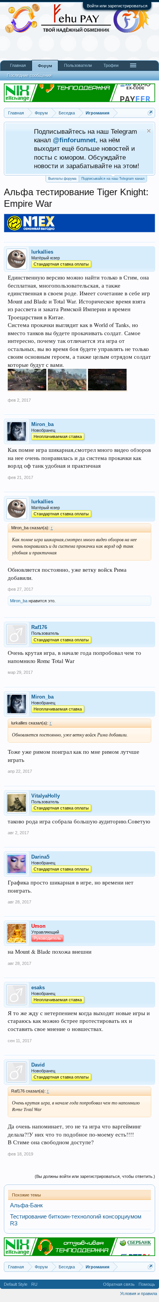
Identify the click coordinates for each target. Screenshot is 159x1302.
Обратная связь (119, 1284)
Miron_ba (42, 424)
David (38, 1065)
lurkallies (42, 252)
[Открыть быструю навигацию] (150, 112)
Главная (18, 65)
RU (34, 1284)
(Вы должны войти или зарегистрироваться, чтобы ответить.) (95, 1176)
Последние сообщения (29, 75)
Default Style (15, 1284)
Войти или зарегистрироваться (117, 5)
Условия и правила (138, 1293)
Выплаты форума (62, 179)
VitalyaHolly (45, 796)
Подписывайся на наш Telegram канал (112, 179)
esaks (38, 987)
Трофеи (110, 65)
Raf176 (39, 627)
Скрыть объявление (149, 131)
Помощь (147, 1284)
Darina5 (40, 857)
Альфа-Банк (26, 1205)
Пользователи (78, 65)
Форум (45, 65)
